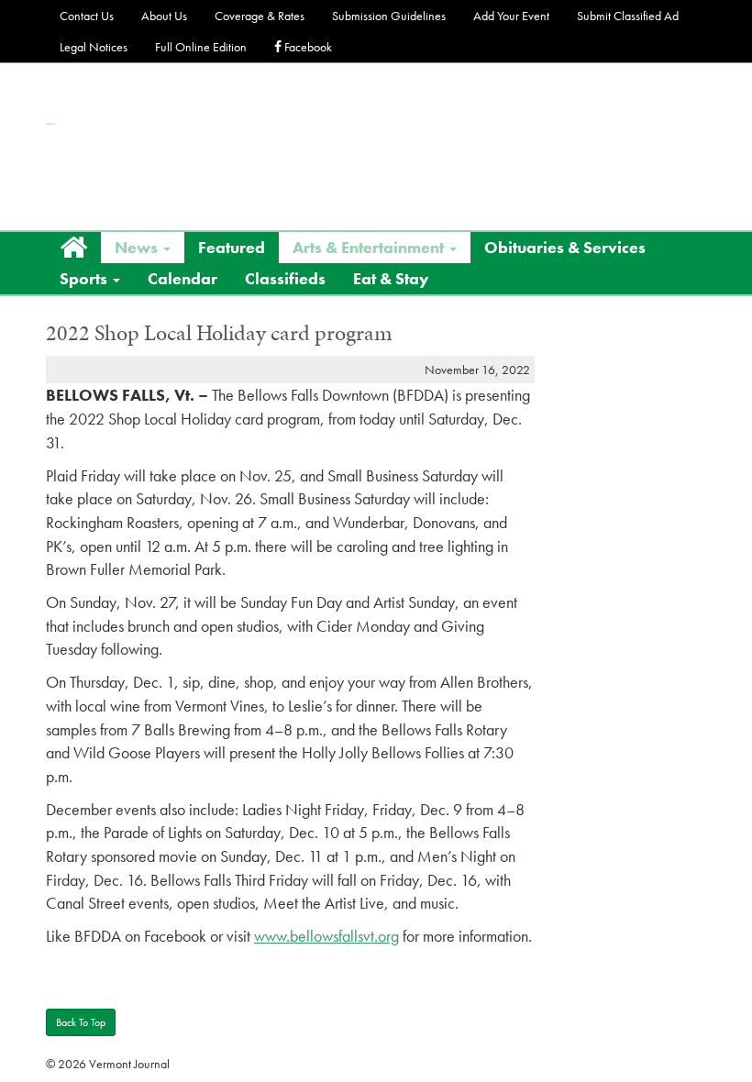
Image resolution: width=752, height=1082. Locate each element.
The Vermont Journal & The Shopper (50, 124)
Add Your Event (511, 15)
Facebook (307, 47)
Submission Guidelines (389, 15)
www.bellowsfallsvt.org (326, 935)
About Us (164, 15)
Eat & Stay (391, 278)
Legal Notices (93, 47)
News (138, 247)
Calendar (182, 278)
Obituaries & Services (565, 247)
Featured (231, 247)
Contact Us (87, 15)
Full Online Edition (201, 47)
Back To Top (80, 1022)
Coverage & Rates (259, 15)
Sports (85, 278)
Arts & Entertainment (370, 247)
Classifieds (285, 278)
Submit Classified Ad (628, 15)
